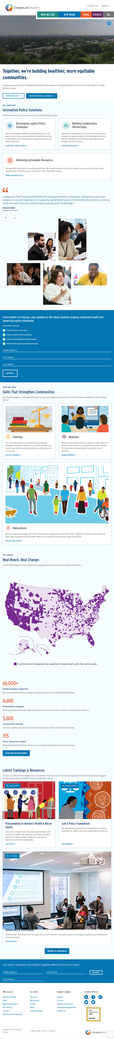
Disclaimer (52, 1031)
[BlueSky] (93, 1002)
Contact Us (92, 6)
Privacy (44, 1031)
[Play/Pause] (109, 23)
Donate (104, 6)
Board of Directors (10, 1004)
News (86, 14)
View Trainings (67, 844)
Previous (6, 218)
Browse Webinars (68, 455)
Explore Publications (13, 541)
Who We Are (48, 14)
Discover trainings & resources (40, 96)
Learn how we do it (12, 96)
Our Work (69, 14)
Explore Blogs (10, 941)
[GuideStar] (93, 1014)
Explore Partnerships (70, 146)
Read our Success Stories (16, 753)
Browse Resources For (13, 175)
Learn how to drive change (15, 146)
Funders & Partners (65, 1004)
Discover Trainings (12, 455)
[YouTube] (86, 1002)
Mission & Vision (9, 997)
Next (15, 218)
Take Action (9, 844)
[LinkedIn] (86, 997)
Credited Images (35, 1031)
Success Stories (36, 1011)
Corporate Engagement (66, 1007)
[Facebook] (93, 997)
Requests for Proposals (12, 1014)
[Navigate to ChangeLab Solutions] (98, 1034)
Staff (5, 1000)
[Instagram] (100, 997)
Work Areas (34, 1000)
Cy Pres (60, 1000)
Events (97, 14)
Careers (6, 1011)
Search (108, 14)
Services (33, 997)
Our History (7, 1007)
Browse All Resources (57, 951)
